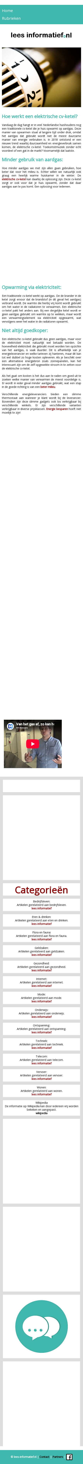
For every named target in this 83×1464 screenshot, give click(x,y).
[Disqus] (41, 474)
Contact (44, 1457)
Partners (58, 1457)
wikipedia (41, 1113)
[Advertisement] (41, 237)
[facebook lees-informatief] (69, 1457)
